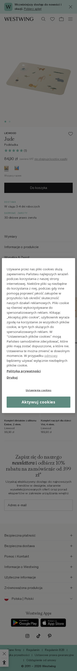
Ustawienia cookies (38, 390)
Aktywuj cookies (39, 402)
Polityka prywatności (24, 371)
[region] (38, 335)
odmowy (51, 355)
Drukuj (12, 377)
